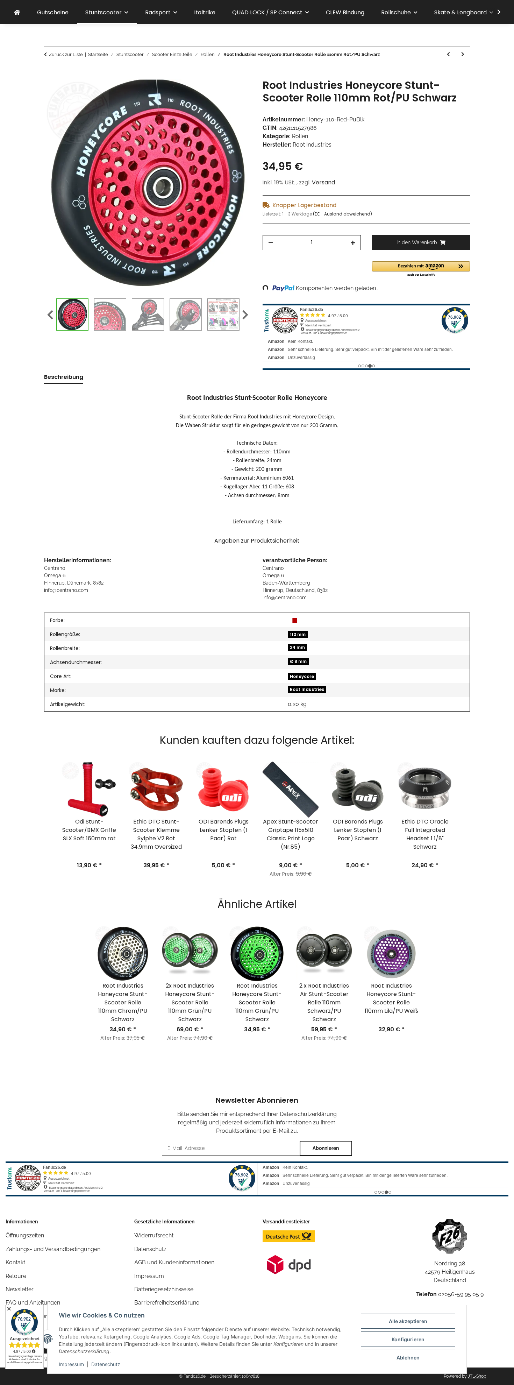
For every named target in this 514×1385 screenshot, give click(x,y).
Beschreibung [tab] (63, 377)
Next (245, 314)
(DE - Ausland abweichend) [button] (342, 214)
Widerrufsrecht (153, 1235)
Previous (50, 314)
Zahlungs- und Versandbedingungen (53, 1249)
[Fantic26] (17, 12)
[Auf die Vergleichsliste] (218, 92)
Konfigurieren (408, 1339)
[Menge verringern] (270, 242)
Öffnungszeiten (25, 1235)
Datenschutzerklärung (308, 1114)
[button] (494, 12)
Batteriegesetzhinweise (163, 1289)
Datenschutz (105, 1364)
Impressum (71, 1364)
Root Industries (307, 689)
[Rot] (295, 620)
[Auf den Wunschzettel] (236, 92)
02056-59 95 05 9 (461, 1294)
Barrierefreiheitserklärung (167, 1302)
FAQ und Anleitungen (33, 1302)
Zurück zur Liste (66, 54)
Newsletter (20, 1289)
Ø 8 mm (298, 661)
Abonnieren (326, 1148)
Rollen (300, 136)
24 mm (297, 647)
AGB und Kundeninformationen (174, 1262)
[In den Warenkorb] (49, 75)
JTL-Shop (477, 1376)
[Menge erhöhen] (352, 242)
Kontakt (15, 1262)
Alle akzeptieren (408, 1321)
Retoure (16, 1276)
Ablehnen (408, 1358)
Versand (323, 182)
